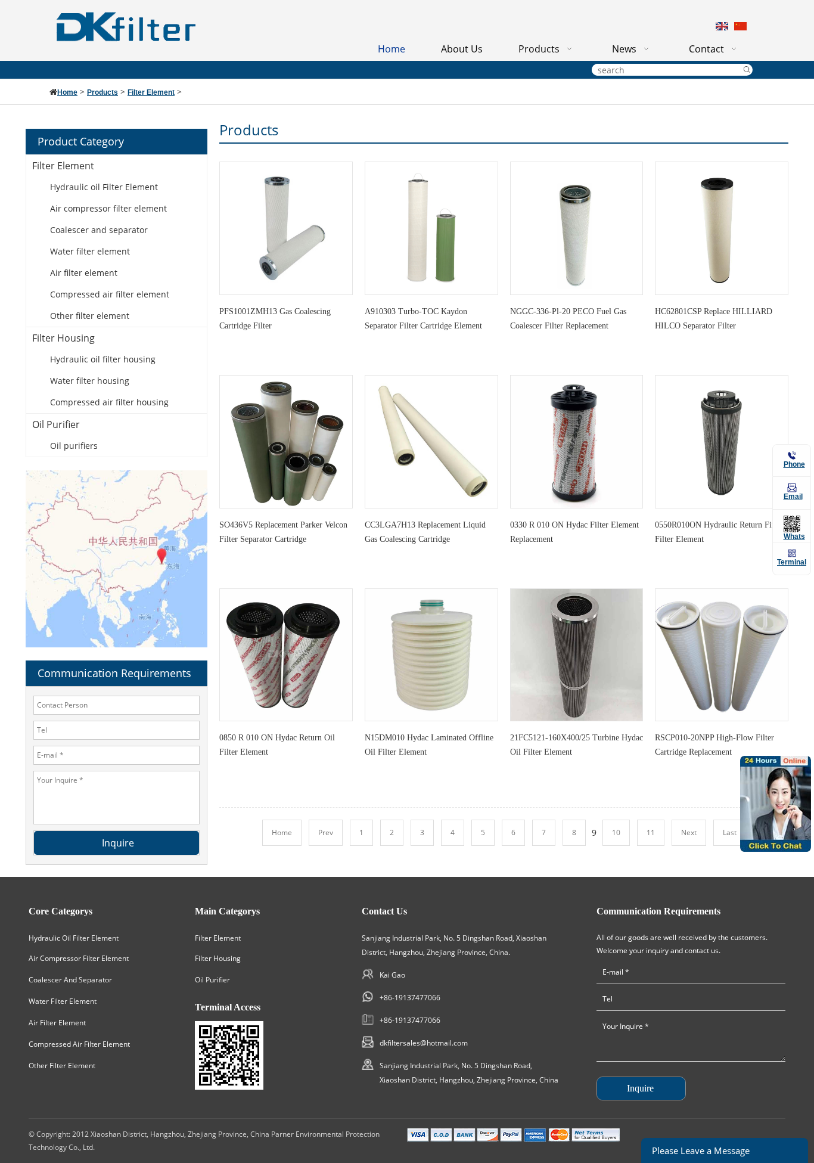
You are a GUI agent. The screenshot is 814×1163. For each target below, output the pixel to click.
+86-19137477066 (410, 998)
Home (67, 92)
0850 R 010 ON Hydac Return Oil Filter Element (277, 744)
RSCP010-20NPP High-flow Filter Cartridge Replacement (714, 744)
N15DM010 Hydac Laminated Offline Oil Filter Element (429, 744)
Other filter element (89, 315)
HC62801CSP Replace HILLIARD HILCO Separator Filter (713, 318)
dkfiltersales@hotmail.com (424, 1043)
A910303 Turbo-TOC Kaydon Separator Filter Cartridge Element (423, 318)
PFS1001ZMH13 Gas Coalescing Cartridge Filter (275, 318)
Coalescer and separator (99, 229)
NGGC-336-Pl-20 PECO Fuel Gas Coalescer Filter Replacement (568, 318)
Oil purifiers (74, 445)
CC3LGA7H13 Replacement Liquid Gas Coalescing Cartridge (425, 532)
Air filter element (83, 272)
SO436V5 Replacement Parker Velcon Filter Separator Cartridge (283, 532)
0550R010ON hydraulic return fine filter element (717, 532)
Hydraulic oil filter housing (103, 359)
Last (730, 832)
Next (689, 832)
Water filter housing (89, 380)
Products (102, 92)
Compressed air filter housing (109, 402)
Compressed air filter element (109, 294)
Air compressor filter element (108, 208)
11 (651, 832)
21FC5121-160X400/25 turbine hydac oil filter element (576, 744)
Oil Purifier (56, 424)
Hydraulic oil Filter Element (104, 187)
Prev (325, 832)
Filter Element (151, 92)
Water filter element (90, 251)
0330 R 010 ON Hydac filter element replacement (574, 532)
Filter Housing (63, 338)
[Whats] (792, 524)
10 (616, 832)
